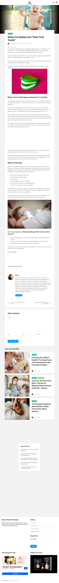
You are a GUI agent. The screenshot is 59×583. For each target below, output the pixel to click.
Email (23, 334)
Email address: (33, 539)
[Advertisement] (29, 139)
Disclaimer (33, 523)
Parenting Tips (41, 377)
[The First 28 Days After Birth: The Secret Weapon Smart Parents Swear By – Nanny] (17, 385)
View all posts (18, 295)
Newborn (10, 33)
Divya (11, 43)
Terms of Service (35, 528)
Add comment (24, 43)
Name (9, 334)
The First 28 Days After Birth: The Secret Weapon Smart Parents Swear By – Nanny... (42, 384)
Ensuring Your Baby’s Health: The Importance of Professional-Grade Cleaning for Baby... (42, 361)
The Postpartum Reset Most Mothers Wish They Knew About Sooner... (41, 407)
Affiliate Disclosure (35, 531)
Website (38, 334)
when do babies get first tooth (15, 266)
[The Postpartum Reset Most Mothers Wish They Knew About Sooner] (17, 409)
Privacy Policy (34, 525)
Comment (10, 317)
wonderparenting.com (15, 580)
